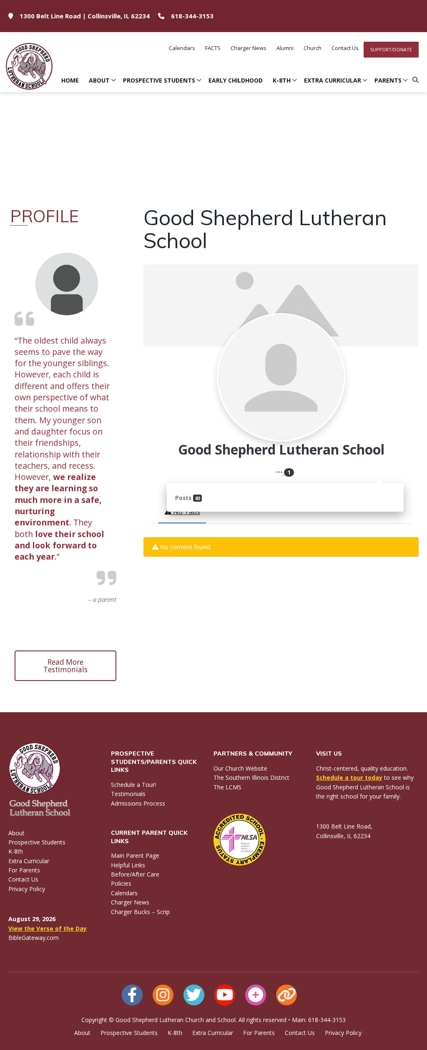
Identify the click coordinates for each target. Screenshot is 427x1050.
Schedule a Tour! (133, 785)
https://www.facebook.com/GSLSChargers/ (132, 995)
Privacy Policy (26, 889)
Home (70, 80)
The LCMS (227, 787)
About (99, 80)
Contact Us (345, 48)
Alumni (285, 48)
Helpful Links (128, 865)
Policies (121, 883)
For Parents (24, 870)
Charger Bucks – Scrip (140, 912)
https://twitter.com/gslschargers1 (193, 995)
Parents (388, 80)
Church (313, 48)
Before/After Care (135, 874)
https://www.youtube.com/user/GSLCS (224, 995)
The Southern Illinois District (251, 777)
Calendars (182, 48)
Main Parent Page (135, 855)
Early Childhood (235, 80)
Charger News (248, 48)
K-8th (282, 80)
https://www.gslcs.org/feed (286, 995)
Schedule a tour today (349, 777)
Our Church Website (240, 768)
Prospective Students (159, 80)
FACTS (213, 48)
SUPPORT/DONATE (391, 49)
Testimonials (128, 794)
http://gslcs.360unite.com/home (255, 995)
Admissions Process (138, 803)
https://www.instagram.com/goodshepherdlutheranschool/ (163, 995)
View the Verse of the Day (47, 928)
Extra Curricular (332, 80)
